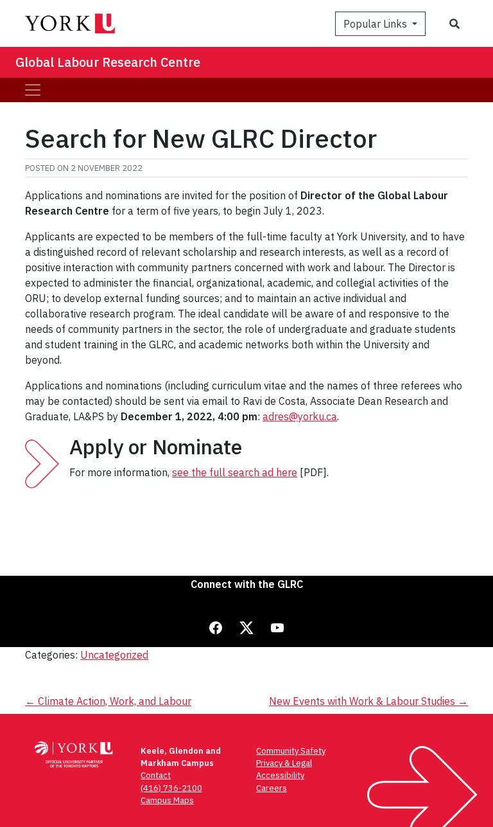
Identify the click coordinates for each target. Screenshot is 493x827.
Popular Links (376, 23)
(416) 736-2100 (171, 788)
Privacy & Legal (284, 763)
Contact (156, 775)
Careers (271, 788)
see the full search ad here (234, 472)
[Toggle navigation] (32, 90)
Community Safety (290, 750)
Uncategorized (114, 654)
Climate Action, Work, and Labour (108, 701)
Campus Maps (167, 800)
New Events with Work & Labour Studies (368, 701)
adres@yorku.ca (300, 416)
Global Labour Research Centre (107, 62)
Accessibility (280, 775)
